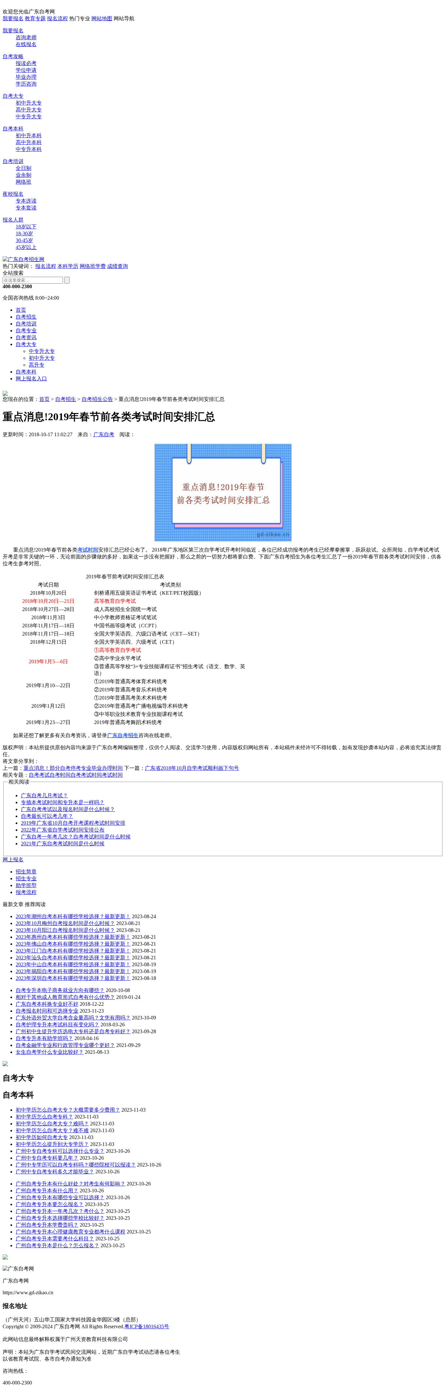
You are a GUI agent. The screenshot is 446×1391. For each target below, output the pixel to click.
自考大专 (13, 96)
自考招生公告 (97, 399)
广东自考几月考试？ (44, 795)
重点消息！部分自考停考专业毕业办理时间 (73, 768)
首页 (21, 310)
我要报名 (13, 18)
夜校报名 (13, 194)
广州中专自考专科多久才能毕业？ (55, 1171)
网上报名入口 (31, 378)
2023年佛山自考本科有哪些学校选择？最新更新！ (73, 944)
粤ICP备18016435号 (146, 1326)
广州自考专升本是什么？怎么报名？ (57, 1245)
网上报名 (13, 859)
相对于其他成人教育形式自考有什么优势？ (65, 997)
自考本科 (13, 128)
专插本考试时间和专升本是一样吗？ (62, 802)
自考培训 (13, 161)
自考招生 (26, 317)
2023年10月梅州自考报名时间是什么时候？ (65, 923)
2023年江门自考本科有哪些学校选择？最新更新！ (73, 950)
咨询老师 (26, 37)
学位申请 (26, 70)
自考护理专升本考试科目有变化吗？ (57, 1024)
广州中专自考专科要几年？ (47, 1158)
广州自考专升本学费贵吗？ (47, 1225)
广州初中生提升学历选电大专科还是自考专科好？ (73, 1031)
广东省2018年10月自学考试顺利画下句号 (192, 768)
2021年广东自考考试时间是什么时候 (62, 843)
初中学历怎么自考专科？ (44, 1116)
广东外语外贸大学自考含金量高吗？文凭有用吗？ (73, 1017)
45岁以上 (26, 247)
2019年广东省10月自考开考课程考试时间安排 (73, 823)
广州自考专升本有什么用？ (47, 1190)
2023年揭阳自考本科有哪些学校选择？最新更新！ (73, 971)
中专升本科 (29, 149)
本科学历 (67, 266)
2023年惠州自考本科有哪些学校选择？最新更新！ (73, 937)
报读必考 (26, 63)
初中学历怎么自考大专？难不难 (52, 1130)
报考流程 (26, 892)
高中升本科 (29, 142)
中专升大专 (29, 116)
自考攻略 (13, 56)
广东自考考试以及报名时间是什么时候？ (68, 809)
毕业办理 (26, 77)
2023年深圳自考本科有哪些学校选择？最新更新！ (73, 978)
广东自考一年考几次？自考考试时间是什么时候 (76, 836)
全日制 (23, 168)
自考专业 (26, 330)
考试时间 (112, 775)
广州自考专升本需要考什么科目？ (55, 1238)
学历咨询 (26, 84)
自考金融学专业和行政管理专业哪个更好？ (65, 1045)
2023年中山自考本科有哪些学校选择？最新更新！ (73, 964)
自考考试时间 (86, 775)
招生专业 (26, 878)
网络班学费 (93, 266)
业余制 (23, 175)
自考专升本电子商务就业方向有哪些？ (60, 990)
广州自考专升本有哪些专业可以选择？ (60, 1197)
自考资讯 (26, 337)
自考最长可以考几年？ (47, 816)
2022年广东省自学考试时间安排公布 (62, 830)
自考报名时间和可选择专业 (47, 1011)
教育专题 (35, 18)
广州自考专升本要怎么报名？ (50, 1204)
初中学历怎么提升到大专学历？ (52, 1144)
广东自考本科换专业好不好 (47, 1004)
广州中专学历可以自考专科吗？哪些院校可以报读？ (76, 1164)
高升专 (36, 365)
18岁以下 (26, 226)
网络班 (23, 182)
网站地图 (101, 18)
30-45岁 (24, 240)
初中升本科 (29, 135)
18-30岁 (24, 233)
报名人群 (13, 220)
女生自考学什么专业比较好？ (50, 1052)
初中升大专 (29, 103)
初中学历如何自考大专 (42, 1137)
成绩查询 (117, 266)
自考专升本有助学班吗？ (44, 1038)
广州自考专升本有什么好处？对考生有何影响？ (70, 1183)
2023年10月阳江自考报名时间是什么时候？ (65, 930)
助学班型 (26, 885)
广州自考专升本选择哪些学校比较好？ (60, 1218)
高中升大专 (29, 109)
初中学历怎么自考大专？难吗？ (52, 1123)
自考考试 (39, 775)
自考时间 (60, 775)
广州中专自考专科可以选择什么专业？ (60, 1151)
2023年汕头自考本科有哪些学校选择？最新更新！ (73, 957)
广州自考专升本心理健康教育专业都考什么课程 (70, 1231)
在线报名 (26, 44)
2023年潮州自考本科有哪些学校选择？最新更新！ (73, 916)
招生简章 (26, 871)
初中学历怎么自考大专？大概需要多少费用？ (68, 1110)
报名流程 (57, 18)
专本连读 (26, 201)
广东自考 (103, 434)
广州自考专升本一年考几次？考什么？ (60, 1211)
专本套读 (26, 207)
